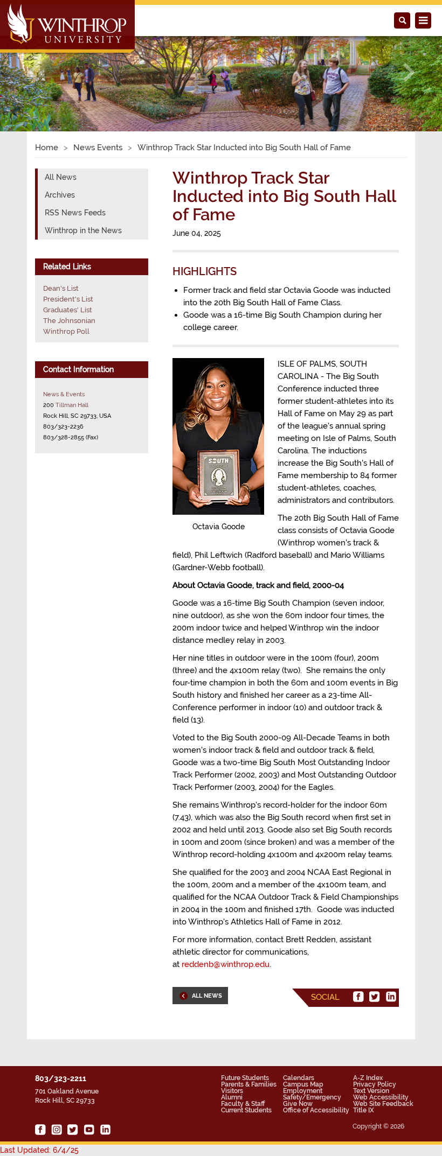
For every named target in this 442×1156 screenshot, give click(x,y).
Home (46, 147)
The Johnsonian (69, 321)
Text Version (371, 1091)
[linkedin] (390, 996)
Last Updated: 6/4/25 (39, 1150)
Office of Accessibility (316, 1110)
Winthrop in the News (83, 230)
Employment (302, 1091)
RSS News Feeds (75, 212)
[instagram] (56, 1129)
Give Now (298, 1104)
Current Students (246, 1110)
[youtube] (89, 1129)
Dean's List (61, 288)
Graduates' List (67, 310)
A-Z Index (368, 1078)
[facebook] (358, 996)
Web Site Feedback (383, 1104)
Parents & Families (249, 1084)
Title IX (363, 1110)
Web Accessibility (381, 1097)
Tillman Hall (72, 405)
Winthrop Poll (66, 331)
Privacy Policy (374, 1084)
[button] (33, 72)
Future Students (245, 1078)
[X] (374, 996)
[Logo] (68, 27)
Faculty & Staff (243, 1104)
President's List (68, 299)
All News (61, 177)
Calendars (298, 1078)
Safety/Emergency (312, 1097)
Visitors (232, 1091)
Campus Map (303, 1084)
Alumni (232, 1097)
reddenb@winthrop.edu (226, 964)
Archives (60, 195)
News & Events (64, 394)
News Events (97, 147)
